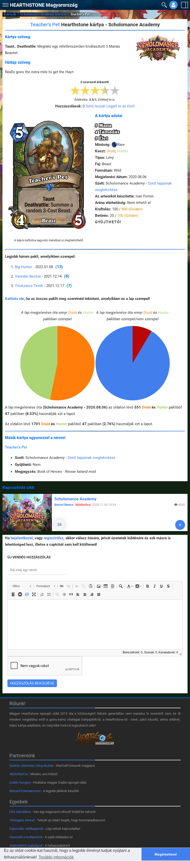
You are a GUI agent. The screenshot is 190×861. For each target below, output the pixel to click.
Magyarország (43, 5)
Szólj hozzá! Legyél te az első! (110, 106)
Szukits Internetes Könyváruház (31, 765)
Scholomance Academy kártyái (43, 14)
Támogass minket (22, 820)
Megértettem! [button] (166, 854)
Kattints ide (14, 298)
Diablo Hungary (20, 782)
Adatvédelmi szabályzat (25, 845)
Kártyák (10, 14)
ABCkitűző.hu (18, 774)
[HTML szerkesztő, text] (95, 624)
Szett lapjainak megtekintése (91, 457)
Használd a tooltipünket (25, 837)
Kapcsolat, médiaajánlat (26, 828)
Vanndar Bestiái (28, 276)
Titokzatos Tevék (29, 286)
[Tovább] (180, 525)
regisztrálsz (54, 538)
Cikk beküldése (20, 812)
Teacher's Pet (16, 447)
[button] (5, 4)
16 (59, 524)
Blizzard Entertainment (25, 791)
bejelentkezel (22, 538)
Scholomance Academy (75, 499)
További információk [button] (56, 857)
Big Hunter (24, 267)
